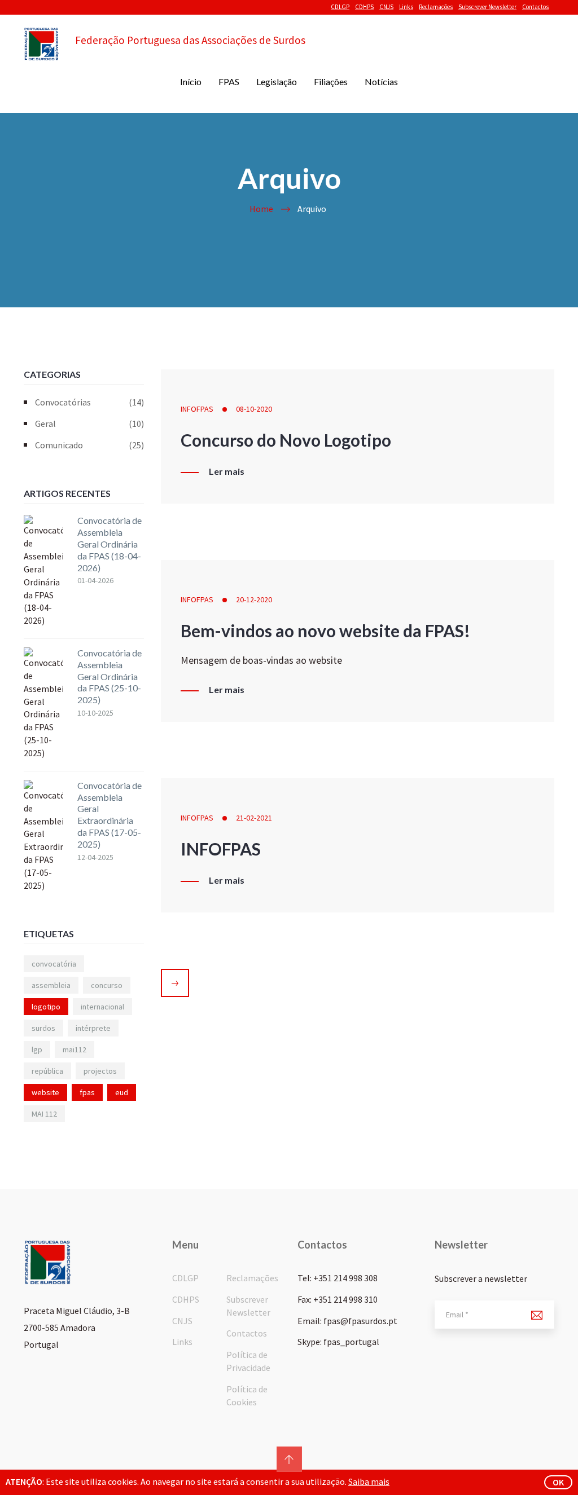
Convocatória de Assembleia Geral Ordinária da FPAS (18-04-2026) (109, 543)
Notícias (381, 81)
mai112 (74, 1049)
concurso (106, 985)
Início (191, 81)
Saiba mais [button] (368, 1481)
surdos (43, 1028)
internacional (102, 1007)
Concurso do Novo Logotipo (286, 440)
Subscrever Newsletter (487, 7)
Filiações (331, 81)
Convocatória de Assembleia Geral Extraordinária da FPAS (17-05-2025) (109, 814)
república (47, 1071)
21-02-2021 (254, 818)
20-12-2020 (254, 599)
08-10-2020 (254, 409)
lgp (37, 1049)
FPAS (228, 81)
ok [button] (558, 1482)
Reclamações (436, 7)
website (45, 1092)
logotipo (46, 1007)
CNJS (386, 7)
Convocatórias (89, 402)
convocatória (54, 964)
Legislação (276, 81)
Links (406, 7)
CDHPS (364, 7)
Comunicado (89, 445)
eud (121, 1092)
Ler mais (226, 471)
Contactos (535, 7)
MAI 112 (44, 1114)
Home (261, 208)
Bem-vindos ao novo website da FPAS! (325, 630)
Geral (89, 423)
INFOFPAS (197, 409)
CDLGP (340, 7)
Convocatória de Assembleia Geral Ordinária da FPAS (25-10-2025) (109, 676)
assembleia (51, 985)
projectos (100, 1071)
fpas (87, 1092)
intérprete (93, 1028)
